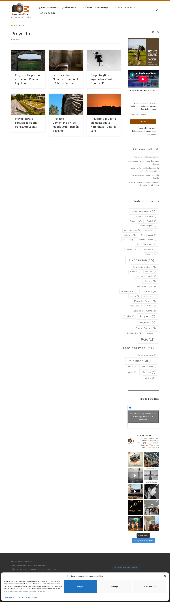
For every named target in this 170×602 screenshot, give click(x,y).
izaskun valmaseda (146, 276)
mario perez (150, 296)
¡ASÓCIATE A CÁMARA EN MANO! (126, 567)
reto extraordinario (146, 355)
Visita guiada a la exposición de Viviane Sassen (143, 162)
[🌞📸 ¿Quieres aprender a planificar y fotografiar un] (135, 507)
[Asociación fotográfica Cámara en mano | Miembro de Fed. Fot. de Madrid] (20, 8)
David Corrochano (146, 244)
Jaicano (150, 281)
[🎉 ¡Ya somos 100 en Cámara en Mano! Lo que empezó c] (135, 491)
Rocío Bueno (149, 367)
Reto (148, 339)
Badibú (151, 221)
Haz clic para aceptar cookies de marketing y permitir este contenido (143, 416)
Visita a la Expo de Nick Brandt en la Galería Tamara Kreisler (145, 169)
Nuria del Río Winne (144, 311)
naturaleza (136, 306)
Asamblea (136, 221)
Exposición (141, 260)
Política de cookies (10, 597)
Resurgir (151, 333)
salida (132, 372)
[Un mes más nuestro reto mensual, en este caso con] (151, 459)
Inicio (13, 25)
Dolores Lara (132, 249)
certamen (129, 235)
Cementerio (150, 230)
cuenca (128, 240)
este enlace (151, 134)
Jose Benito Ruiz (145, 286)
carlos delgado (148, 226)
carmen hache (132, 230)
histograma (150, 272)
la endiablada (128, 291)
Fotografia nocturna (144, 267)
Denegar (114, 586)
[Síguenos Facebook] (153, 32)
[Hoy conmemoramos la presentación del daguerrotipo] (135, 459)
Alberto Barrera (143, 211)
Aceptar (80, 586)
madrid (134, 296)
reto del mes (138, 348)
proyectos (147, 322)
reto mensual (142, 361)
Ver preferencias (149, 586)
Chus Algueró (148, 235)
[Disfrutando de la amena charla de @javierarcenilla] (135, 523)
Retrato (131, 367)
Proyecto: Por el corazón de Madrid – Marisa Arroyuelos (27, 122)
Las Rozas (149, 291)
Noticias (151, 306)
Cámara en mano (147, 240)
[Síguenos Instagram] (158, 32)
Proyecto (147, 316)
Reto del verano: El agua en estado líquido (145, 176)
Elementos (150, 254)
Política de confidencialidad (27, 597)
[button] (164, 576)
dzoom (150, 249)
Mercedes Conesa (145, 301)
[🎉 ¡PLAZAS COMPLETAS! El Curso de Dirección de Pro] (151, 491)
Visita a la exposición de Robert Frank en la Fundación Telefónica (144, 183)
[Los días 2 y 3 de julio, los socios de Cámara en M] (151, 475)
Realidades (134, 333)
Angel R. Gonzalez (146, 217)
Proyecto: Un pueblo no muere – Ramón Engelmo (27, 79)
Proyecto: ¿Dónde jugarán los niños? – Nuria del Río (102, 79)
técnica (148, 372)
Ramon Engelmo (146, 328)
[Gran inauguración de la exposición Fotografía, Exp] (151, 507)
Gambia (135, 272)
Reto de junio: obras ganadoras (146, 157)
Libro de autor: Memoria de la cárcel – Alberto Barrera (65, 79)
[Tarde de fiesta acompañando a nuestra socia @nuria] (151, 523)
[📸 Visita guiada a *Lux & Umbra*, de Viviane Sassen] (135, 475)
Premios (129, 316)
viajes (150, 378)
